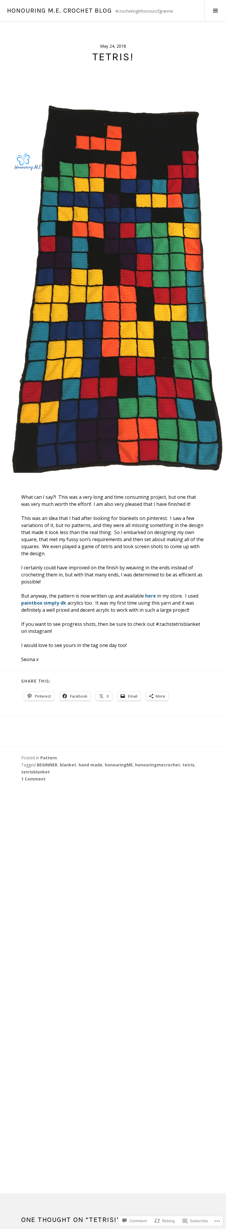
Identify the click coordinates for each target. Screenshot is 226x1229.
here (150, 596)
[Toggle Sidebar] (215, 10)
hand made (90, 765)
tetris (188, 765)
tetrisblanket (35, 772)
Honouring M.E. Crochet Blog (59, 10)
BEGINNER (47, 765)
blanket (68, 765)
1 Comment (33, 779)
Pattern (48, 758)
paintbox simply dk (43, 603)
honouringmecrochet (157, 765)
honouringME (119, 765)
